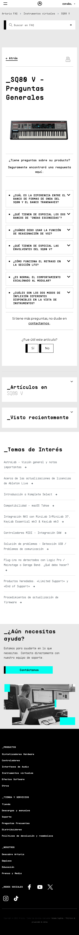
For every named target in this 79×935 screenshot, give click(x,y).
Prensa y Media (12, 873)
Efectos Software (13, 779)
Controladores (11, 760)
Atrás (13, 58)
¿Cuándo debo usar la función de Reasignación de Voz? (37, 231)
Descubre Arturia (13, 854)
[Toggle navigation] (5, 3)
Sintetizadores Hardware (18, 754)
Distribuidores (12, 829)
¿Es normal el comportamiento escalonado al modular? (37, 278)
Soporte (7, 816)
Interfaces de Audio (15, 766)
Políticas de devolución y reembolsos (27, 835)
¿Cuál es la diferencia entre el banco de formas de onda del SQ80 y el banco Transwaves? (39, 199)
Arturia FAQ (9, 13)
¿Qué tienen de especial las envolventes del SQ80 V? (36, 247)
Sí (32, 348)
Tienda (6, 804)
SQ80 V (65, 13)
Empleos (7, 860)
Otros (5, 785)
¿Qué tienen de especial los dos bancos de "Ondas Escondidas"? (39, 216)
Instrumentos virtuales (39, 13)
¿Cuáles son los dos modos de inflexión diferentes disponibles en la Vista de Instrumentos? (36, 298)
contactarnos (39, 323)
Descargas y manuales (16, 810)
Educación (8, 867)
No (47, 348)
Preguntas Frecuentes (16, 823)
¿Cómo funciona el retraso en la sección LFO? (37, 263)
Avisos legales (57, 918)
